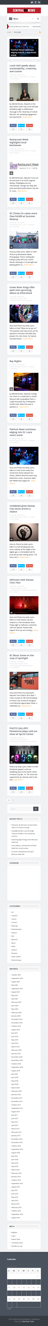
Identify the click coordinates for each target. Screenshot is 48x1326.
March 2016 (15, 1170)
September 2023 (17, 978)
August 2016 (15, 1153)
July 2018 (14, 1074)
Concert (14, 922)
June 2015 (14, 1194)
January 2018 (16, 1094)
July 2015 (14, 1190)
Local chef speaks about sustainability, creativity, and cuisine (23, 68)
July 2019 (14, 1033)
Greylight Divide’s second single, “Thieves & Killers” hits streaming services (23, 833)
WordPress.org (16, 1246)
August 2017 (15, 1112)
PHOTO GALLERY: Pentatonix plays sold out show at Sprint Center (23, 731)
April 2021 (14, 999)
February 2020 (16, 1012)
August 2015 (15, 1187)
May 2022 (14, 985)
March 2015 (15, 1204)
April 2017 (14, 1125)
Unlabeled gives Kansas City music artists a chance (23, 53)
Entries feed (15, 1239)
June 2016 (14, 1159)
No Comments (14, 79)
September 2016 (17, 1149)
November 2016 (16, 1142)
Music (19, 300)
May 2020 (14, 1009)
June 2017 (14, 1118)
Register (14, 1232)
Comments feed (17, 1243)
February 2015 (16, 1207)
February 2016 (16, 1173)
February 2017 (16, 1132)
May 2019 (14, 1040)
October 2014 (16, 1211)
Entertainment (16, 590)
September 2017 (17, 1108)
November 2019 (16, 1023)
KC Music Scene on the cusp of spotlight (22, 657)
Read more (27, 117)
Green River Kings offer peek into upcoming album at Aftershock (22, 290)
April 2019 (14, 1043)
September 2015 (17, 1183)
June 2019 (14, 1036)
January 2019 (16, 1053)
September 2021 (17, 988)
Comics (13, 919)
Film (12, 936)
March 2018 (15, 1088)
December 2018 (16, 1057)
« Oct (9, 1309)
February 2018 (16, 1091)
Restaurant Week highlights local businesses (19, 142)
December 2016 (16, 1139)
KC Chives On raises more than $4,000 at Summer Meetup (23, 216)
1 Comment (13, 369)
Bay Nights (15, 361)
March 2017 (15, 1129)
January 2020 (16, 1016)
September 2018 (17, 1067)
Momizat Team (28, 1321)
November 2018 (16, 1060)
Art (12, 912)
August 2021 (15, 992)
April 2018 (14, 1084)
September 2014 (17, 1214)
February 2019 (16, 1050)
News (29, 590)
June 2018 (14, 1077)
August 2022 (15, 982)
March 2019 (15, 1047)
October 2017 (16, 1105)
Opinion (14, 950)
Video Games (16, 957)
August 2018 (15, 1071)
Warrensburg (16, 960)
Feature (32, 77)
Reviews (34, 590)
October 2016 (16, 1146)
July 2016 (14, 1156)
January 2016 (16, 1177)
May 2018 (14, 1081)
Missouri (14, 939)
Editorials (14, 926)
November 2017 (16, 1101)
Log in (13, 1236)
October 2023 (16, 975)
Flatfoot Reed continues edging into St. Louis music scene (23, 432)
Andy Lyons (20, 75)
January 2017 (16, 1135)
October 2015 (16, 1180)
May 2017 (14, 1122)
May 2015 (14, 1197)
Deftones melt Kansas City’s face (21, 581)
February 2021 (16, 1002)
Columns (14, 916)
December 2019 (16, 1019)
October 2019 (16, 1026)
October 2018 (16, 1064)
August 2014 (15, 1218)
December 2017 (16, 1098)
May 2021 (14, 995)
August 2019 (15, 1030)
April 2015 (14, 1200)
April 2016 (14, 1166)
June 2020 (14, 1006)
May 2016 (14, 1163)
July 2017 (14, 1115)
